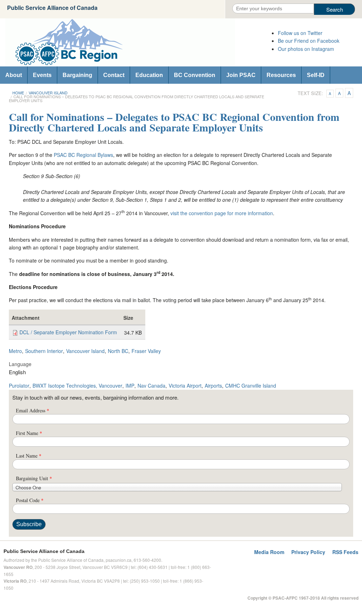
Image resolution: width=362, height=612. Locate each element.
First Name (29, 433)
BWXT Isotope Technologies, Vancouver (77, 385)
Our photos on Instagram (306, 48)
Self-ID (316, 75)
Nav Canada (151, 385)
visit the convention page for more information (221, 213)
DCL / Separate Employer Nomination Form (68, 332)
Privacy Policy (308, 551)
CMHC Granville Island (250, 385)
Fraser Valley (146, 350)
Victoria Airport (185, 385)
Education (149, 75)
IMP (129, 385)
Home (18, 92)
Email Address (32, 410)
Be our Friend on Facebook (308, 40)
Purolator (19, 385)
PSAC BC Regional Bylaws (83, 154)
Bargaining (77, 75)
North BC (118, 350)
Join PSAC (241, 75)
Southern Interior (44, 350)
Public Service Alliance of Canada (52, 8)
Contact (113, 75)
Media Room (269, 551)
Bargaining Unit (34, 478)
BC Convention (194, 75)
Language (20, 363)
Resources (281, 75)
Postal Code (29, 500)
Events (42, 75)
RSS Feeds (345, 551)
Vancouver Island (48, 92)
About (13, 75)
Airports (213, 385)
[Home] (135, 42)
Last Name (28, 455)
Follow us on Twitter (300, 32)
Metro (15, 350)
